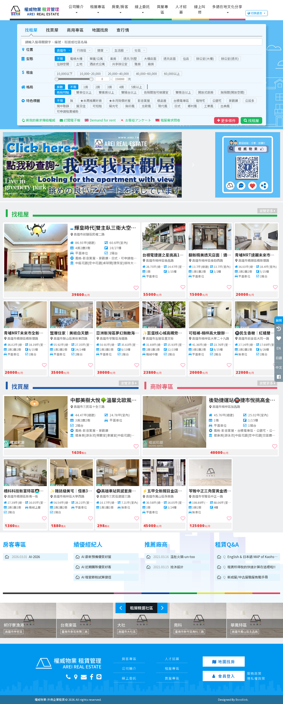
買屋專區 (162, 9)
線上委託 (142, 6)
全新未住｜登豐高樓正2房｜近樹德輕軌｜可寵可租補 (256, 333)
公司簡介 (76, 6)
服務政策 (254, 673)
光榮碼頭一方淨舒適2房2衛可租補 (163, 255)
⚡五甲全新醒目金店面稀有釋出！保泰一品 (163, 491)
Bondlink (241, 699)
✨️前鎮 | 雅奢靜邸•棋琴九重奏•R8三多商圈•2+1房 (106, 227)
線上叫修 (199, 9)
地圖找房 (100, 30)
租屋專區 (97, 6)
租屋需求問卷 (170, 120)
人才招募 (181, 9)
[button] (18, 165)
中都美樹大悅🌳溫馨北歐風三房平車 (104, 399)
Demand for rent (103, 120)
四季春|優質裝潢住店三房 (71, 333)
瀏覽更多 (266, 210)
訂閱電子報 (72, 120)
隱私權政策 (256, 678)
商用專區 (75, 30)
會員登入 (226, 676)
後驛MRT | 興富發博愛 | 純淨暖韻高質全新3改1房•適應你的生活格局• (210, 255)
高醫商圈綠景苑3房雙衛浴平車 (25, 333)
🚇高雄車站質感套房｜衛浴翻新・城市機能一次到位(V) (117, 491)
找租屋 (31, 30)
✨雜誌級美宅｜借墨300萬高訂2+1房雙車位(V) (71, 491)
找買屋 (52, 30)
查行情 (122, 30)
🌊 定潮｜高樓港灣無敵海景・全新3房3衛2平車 (163, 333)
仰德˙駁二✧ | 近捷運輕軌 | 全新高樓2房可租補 (117, 333)
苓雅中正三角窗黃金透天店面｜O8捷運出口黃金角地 (210, 491)
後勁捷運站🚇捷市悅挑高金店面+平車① (243, 399)
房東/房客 (120, 6)
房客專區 (129, 658)
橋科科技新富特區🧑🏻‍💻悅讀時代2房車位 (25, 491)
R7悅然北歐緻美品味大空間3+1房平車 (256, 255)
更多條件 (228, 120)
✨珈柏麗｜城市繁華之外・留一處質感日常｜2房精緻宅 (210, 333)
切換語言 (256, 13)
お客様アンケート (138, 120)
